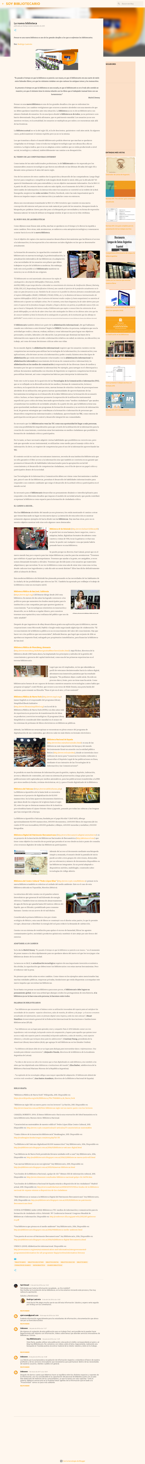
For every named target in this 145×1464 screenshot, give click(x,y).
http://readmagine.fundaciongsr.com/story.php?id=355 (37, 1138)
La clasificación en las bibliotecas (117, 334)
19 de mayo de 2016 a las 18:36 (48, 1315)
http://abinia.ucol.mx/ (85, 838)
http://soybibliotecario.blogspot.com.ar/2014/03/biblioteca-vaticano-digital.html (48, 1147)
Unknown (24, 1328)
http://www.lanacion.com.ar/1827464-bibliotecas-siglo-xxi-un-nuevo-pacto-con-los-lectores (53, 1108)
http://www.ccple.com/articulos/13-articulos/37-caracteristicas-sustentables (59, 1128)
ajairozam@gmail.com (29, 1315)
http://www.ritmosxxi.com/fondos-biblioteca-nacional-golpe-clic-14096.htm (59, 1177)
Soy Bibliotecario (34, 1339)
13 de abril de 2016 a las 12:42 (39, 1285)
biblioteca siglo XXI (68, 1262)
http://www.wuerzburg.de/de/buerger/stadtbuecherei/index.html (42, 651)
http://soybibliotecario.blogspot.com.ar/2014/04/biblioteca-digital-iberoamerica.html (50, 1240)
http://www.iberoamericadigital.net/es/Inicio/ (76, 835)
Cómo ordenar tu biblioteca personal (118, 358)
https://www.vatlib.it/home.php (47, 789)
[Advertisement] (57, 1440)
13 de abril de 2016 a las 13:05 (51, 1299)
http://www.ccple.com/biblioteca (72, 881)
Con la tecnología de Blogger (74, 1461)
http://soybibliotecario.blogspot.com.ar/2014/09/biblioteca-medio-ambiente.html (48, 1230)
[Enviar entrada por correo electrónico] (15, 1260)
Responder (24, 1311)
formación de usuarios (23, 1265)
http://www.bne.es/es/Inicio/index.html (64, 743)
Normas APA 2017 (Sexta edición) (117, 410)
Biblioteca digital (52, 1262)
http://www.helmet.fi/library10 (85, 529)
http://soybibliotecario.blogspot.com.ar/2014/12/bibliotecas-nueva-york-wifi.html (61, 1157)
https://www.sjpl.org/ (24, 595)
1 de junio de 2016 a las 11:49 (51, 1339)
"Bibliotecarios (20, 1262)
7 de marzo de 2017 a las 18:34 (38, 1371)
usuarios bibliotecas (54, 1265)
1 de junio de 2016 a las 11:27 (37, 1328)
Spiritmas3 (24, 1285)
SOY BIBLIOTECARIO (23, 4)
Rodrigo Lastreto (25, 44)
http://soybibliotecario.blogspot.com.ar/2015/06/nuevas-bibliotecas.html (44, 1167)
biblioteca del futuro (36, 1262)
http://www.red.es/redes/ (64, 753)
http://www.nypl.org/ (52, 697)
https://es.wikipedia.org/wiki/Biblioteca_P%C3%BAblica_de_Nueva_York (44, 1098)
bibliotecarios (82, 1262)
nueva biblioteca (39, 1265)
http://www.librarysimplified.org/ (29, 707)
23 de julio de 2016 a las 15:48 (38, 1357)
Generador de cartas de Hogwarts (118, 174)
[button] (15, 30)
